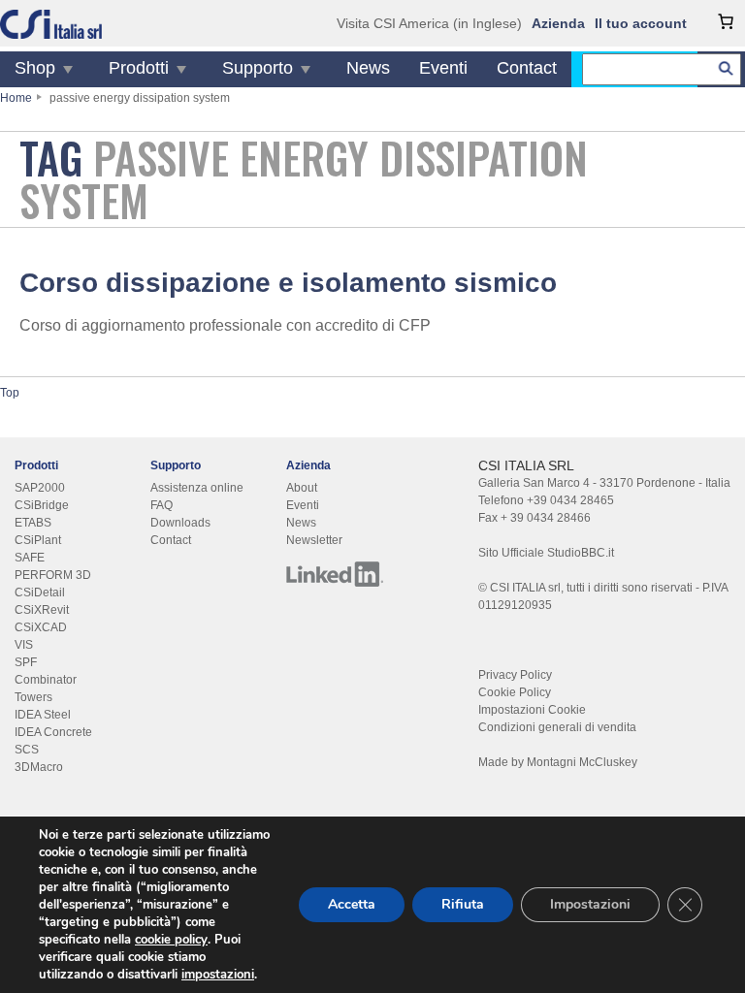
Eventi (443, 68)
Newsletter (314, 540)
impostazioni (217, 974)
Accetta (351, 904)
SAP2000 (40, 488)
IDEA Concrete (53, 732)
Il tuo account (641, 23)
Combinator (46, 680)
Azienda (558, 23)
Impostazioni (590, 904)
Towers (33, 697)
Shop (35, 68)
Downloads (180, 522)
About (301, 488)
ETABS (33, 522)
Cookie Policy (514, 692)
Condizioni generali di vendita (557, 727)
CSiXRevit (42, 610)
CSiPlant (38, 540)
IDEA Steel (43, 714)
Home (16, 98)
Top (9, 393)
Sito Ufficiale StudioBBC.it (546, 553)
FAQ (161, 505)
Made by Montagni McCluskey (557, 762)
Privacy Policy (515, 675)
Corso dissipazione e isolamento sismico (288, 283)
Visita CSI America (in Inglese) (429, 23)
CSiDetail (40, 592)
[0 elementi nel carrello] (725, 21)
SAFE (30, 557)
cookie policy (171, 939)
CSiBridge (42, 505)
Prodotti (139, 68)
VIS (24, 645)
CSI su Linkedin (334, 574)
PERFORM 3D (53, 575)
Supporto (257, 68)
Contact (527, 68)
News (368, 68)
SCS (27, 749)
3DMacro (39, 767)
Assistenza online (196, 488)
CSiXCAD (41, 627)
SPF (26, 662)
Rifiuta (462, 904)
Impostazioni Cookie (532, 710)
